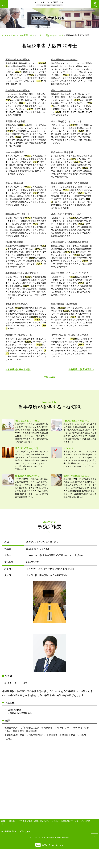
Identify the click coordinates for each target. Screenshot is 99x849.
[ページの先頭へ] (94, 837)
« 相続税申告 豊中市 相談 (18, 369)
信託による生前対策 (61, 90)
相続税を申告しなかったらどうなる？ (69, 273)
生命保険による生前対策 (18, 90)
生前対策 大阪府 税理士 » (81, 369)
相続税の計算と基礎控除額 (64, 304)
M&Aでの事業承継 (15, 152)
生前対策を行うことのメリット (66, 121)
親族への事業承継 (14, 183)
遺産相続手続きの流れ (16, 304)
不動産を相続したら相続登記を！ (22, 273)
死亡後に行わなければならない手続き (69, 335)
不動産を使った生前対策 (18, 59)
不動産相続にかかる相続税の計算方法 (69, 242)
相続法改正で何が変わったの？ (66, 214)
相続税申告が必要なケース (19, 335)
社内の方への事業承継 (62, 152)
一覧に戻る (49, 376)
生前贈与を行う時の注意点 (64, 59)
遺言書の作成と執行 (15, 121)
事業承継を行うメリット (18, 214)
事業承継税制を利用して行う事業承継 (69, 183)
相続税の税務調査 (14, 242)
